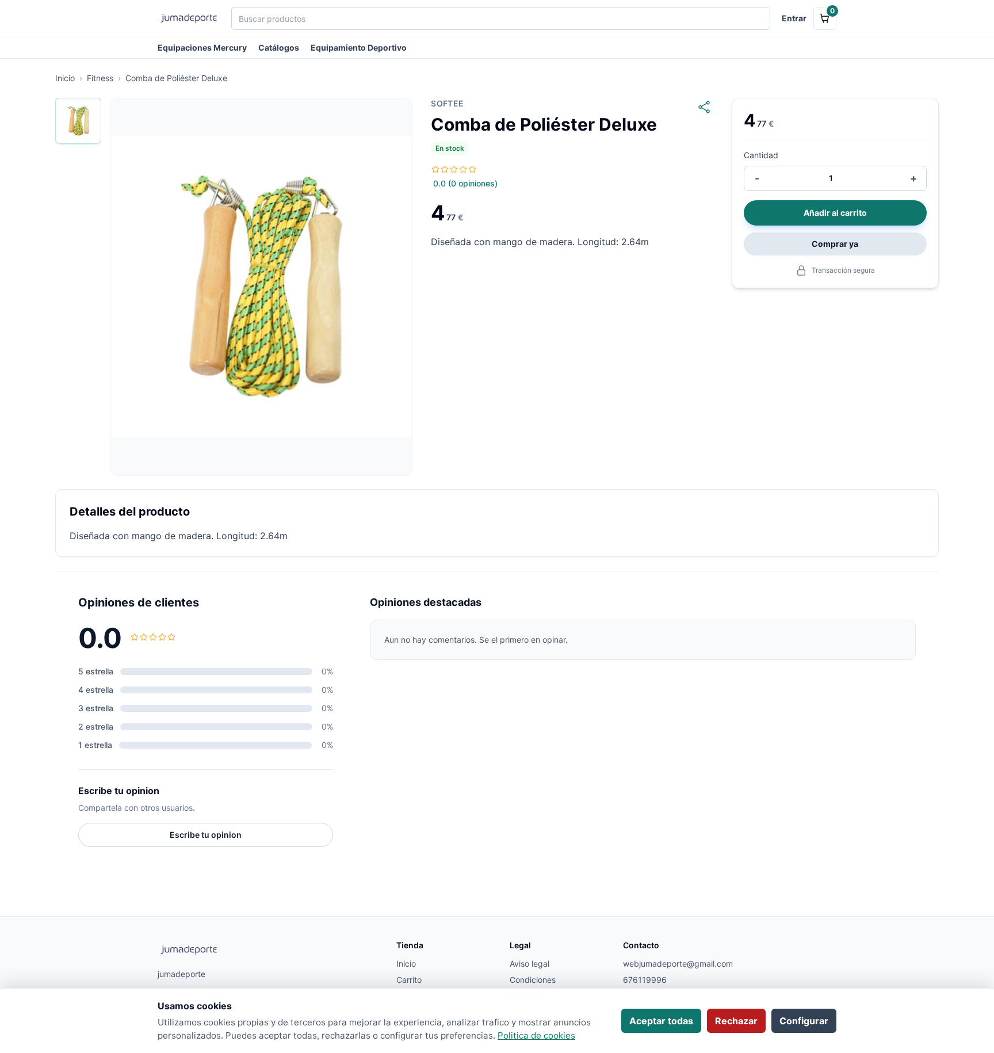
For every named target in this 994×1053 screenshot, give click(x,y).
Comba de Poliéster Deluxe (176, 78)
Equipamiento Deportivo (359, 47)
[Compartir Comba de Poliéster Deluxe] (704, 107)
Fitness (100, 78)
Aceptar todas (661, 1021)
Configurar (803, 1021)
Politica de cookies (536, 1035)
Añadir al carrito (835, 213)
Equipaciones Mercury (202, 47)
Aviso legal (529, 963)
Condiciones (533, 980)
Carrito (409, 980)
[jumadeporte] (189, 18)
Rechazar (736, 1021)
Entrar (794, 18)
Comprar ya (835, 244)
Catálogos (278, 47)
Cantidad (761, 155)
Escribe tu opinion (206, 835)
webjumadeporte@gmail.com (672, 963)
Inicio (65, 78)
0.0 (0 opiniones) (465, 183)
